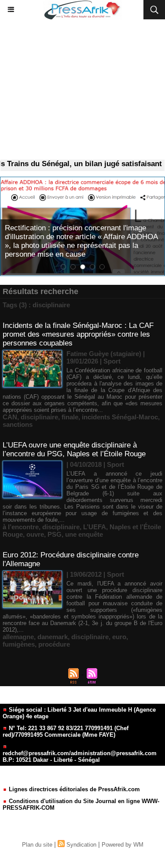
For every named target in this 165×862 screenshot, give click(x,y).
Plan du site (37, 844)
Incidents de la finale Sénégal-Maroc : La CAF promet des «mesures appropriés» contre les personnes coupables (78, 334)
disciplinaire (39, 417)
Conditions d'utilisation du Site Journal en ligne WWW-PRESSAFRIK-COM (81, 804)
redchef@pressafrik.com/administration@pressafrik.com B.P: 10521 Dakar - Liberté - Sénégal (80, 756)
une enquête (84, 534)
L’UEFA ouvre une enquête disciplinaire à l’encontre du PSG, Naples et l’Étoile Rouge (74, 449)
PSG (55, 534)
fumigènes (19, 644)
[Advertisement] (82, 90)
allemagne (18, 636)
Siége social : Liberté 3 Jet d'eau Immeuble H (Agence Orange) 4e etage (79, 713)
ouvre (35, 534)
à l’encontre (21, 527)
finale (70, 417)
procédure (54, 644)
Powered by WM (122, 844)
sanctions (18, 424)
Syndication (81, 844)
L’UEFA (94, 527)
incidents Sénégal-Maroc (120, 417)
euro (119, 636)
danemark (52, 636)
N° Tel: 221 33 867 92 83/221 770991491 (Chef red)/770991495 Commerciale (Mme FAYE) (65, 731)
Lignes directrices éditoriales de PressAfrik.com (73, 789)
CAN (10, 417)
